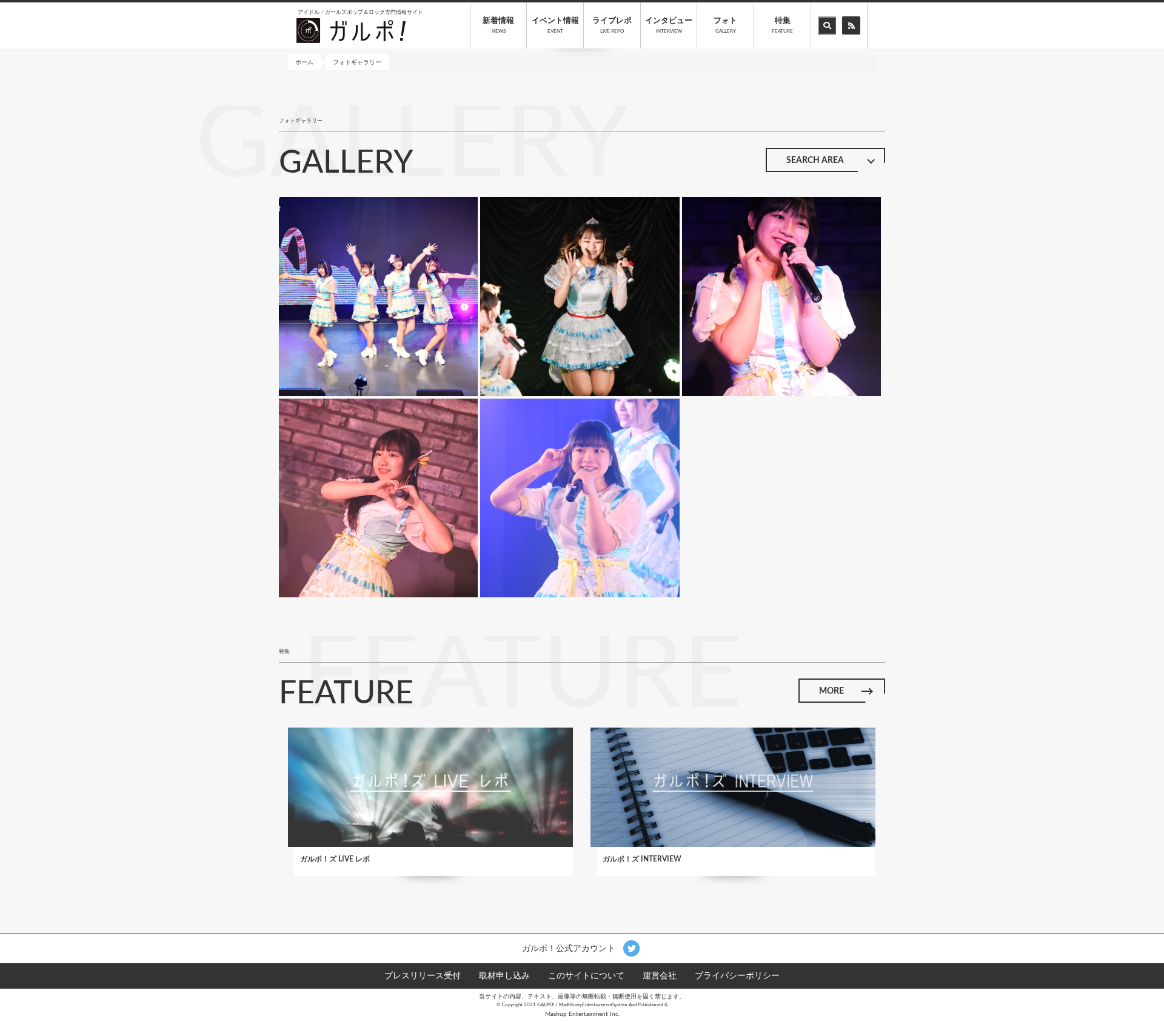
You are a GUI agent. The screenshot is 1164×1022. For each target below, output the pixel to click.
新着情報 (498, 25)
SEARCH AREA (815, 160)
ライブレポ (612, 25)
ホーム (304, 62)
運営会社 (660, 976)
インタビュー (668, 25)
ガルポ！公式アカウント (570, 948)
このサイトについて (586, 976)
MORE (831, 691)
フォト (725, 25)
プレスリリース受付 (422, 976)
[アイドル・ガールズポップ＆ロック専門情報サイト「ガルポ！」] (351, 30)
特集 (782, 25)
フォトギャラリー (357, 62)
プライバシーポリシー (737, 976)
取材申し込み (504, 976)
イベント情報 (555, 25)
